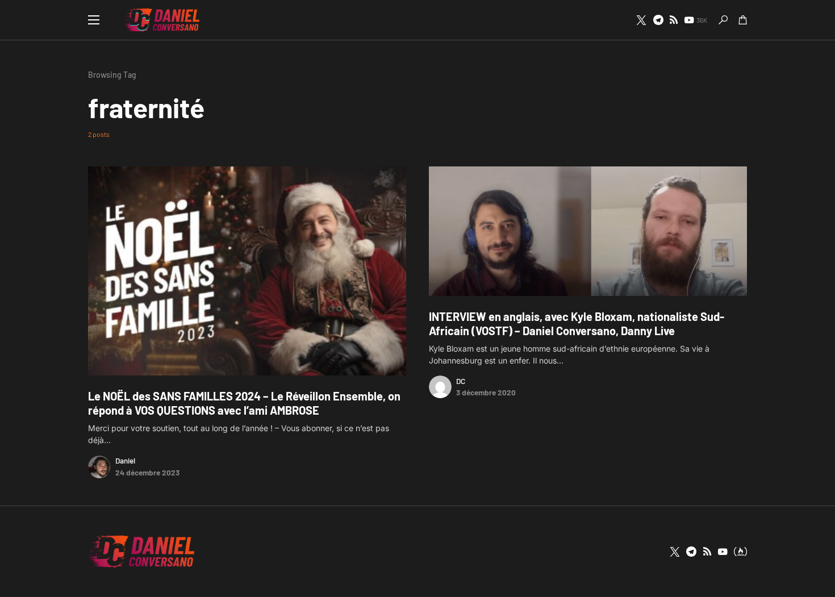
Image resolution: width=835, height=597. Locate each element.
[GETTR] (674, 20)
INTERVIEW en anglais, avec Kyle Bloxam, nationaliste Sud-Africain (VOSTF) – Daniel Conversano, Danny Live (576, 323)
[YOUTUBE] (722, 551)
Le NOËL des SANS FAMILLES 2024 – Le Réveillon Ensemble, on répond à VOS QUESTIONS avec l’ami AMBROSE (244, 403)
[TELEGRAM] (658, 20)
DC (460, 381)
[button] (93, 19)
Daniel (125, 460)
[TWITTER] (641, 20)
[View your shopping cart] (743, 19)
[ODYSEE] (740, 551)
